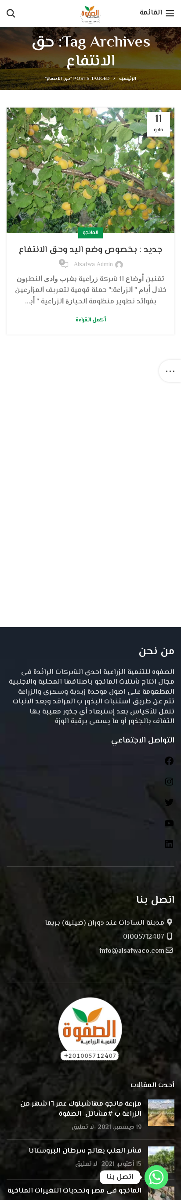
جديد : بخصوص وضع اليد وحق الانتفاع (90, 250)
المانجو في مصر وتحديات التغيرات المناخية (74, 1191)
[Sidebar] (170, 371)
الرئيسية (127, 79)
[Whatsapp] (156, 1177)
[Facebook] (169, 764)
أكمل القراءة (91, 320)
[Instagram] (169, 785)
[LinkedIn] (169, 847)
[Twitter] (169, 805)
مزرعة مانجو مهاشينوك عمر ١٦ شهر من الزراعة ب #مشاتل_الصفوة (80, 1109)
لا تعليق (83, 1127)
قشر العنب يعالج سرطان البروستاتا (85, 1151)
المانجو (90, 233)
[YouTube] (169, 827)
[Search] (11, 13)
